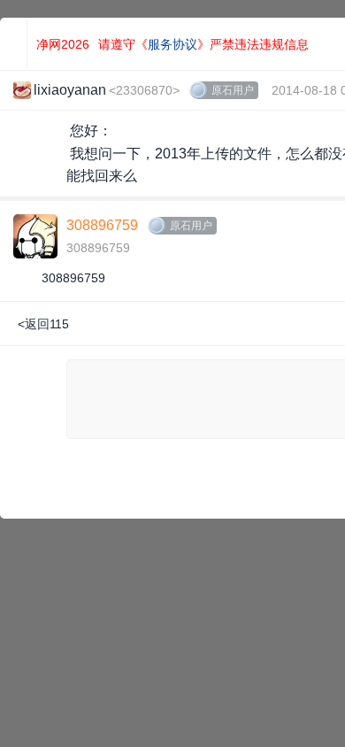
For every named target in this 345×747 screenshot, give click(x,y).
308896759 (102, 225)
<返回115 (43, 324)
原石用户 (232, 90)
